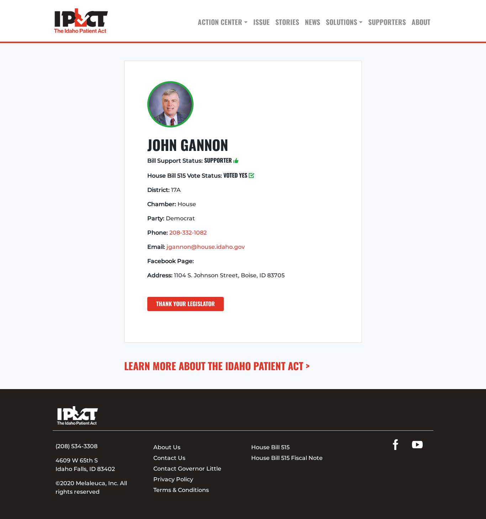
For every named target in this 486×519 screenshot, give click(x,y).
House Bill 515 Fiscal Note (287, 458)
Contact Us (169, 458)
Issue (261, 22)
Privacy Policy (173, 479)
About (421, 22)
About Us (166, 447)
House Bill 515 (270, 447)
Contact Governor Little (187, 468)
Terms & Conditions (181, 490)
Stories (287, 22)
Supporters (387, 22)
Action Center (220, 22)
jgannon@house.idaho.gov (206, 246)
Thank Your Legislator (185, 303)
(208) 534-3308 (76, 446)
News (312, 22)
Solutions (341, 22)
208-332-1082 (188, 232)
